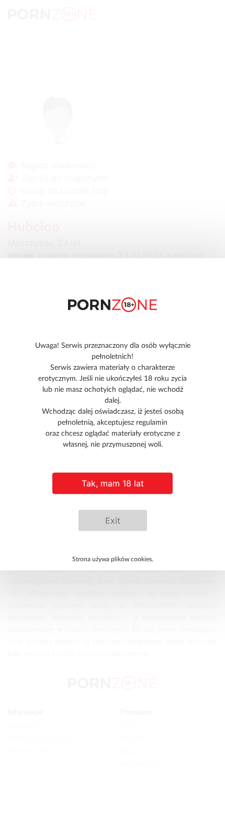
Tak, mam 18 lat (113, 483)
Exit (112, 520)
